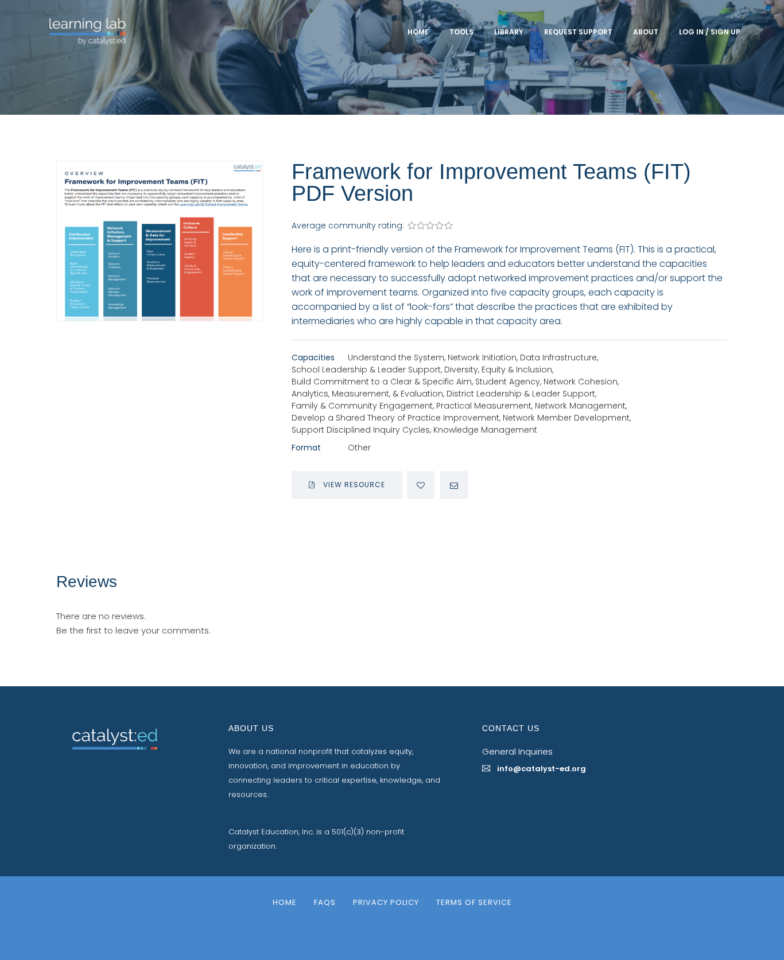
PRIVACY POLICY (386, 902)
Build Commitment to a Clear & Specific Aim (382, 381)
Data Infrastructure (558, 357)
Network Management (580, 405)
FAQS (325, 902)
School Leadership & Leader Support (366, 369)
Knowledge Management (485, 430)
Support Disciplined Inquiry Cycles (361, 430)
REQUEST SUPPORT (578, 32)
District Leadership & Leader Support (521, 393)
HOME (418, 32)
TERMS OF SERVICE (474, 902)
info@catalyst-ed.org (541, 768)
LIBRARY (508, 32)
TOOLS (461, 32)
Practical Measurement (483, 405)
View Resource (353, 484)
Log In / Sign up (709, 32)
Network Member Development (566, 417)
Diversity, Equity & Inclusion (498, 369)
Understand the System (396, 357)
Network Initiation (482, 357)
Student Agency (507, 381)
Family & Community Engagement (362, 405)
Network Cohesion (581, 381)
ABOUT (645, 32)
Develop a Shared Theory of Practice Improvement (395, 417)
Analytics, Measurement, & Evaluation (367, 393)
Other (359, 447)
